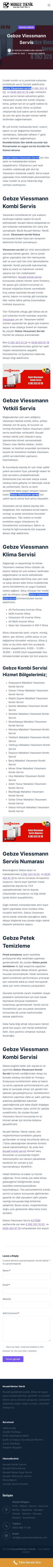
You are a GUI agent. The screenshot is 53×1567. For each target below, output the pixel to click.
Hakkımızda (9, 1428)
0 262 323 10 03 (30, 874)
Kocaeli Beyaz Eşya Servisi (17, 1472)
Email (6, 1284)
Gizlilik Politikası (12, 1431)
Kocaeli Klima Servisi (14, 1468)
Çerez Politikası (11, 1443)
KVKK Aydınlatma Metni (16, 1435)
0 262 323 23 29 (17, 342)
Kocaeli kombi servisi (14, 1151)
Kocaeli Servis (26, 27)
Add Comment (11, 1313)
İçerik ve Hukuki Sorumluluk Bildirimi (23, 1439)
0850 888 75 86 (21, 1527)
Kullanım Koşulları (12, 1447)
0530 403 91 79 (19, 92)
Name (6, 1270)
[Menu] (49, 5)
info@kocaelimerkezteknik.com (29, 1537)
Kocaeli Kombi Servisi (14, 1464)
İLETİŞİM (35, 1220)
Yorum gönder (13, 1359)
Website (7, 1299)
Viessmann (9, 319)
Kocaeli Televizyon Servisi (17, 1476)
